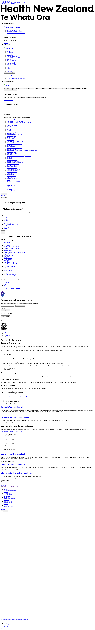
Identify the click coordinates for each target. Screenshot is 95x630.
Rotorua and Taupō (11, 62)
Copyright (6, 626)
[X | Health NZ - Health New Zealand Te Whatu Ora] (1, 618)
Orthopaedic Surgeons (12, 149)
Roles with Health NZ (8, 81)
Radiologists (9, 158)
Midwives (9, 182)
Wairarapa (9, 68)
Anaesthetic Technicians (12, 165)
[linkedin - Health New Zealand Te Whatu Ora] (1, 518)
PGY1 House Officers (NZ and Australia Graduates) (19, 122)
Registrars (9, 126)
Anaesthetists (10, 129)
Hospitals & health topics (7, 2)
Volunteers (14, 89)
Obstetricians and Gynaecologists (14, 144)
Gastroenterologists (11, 136)
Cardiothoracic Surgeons (12, 132)
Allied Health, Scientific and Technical (68, 88)
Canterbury (9, 54)
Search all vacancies (8, 120)
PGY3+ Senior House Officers (14, 125)
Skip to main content (5, 1)
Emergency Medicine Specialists (14, 134)
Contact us (6, 497)
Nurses (8, 180)
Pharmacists (9, 173)
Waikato (8, 67)
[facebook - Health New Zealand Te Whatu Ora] (1, 513)
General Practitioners (11, 137)
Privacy (5, 623)
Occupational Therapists (12, 170)
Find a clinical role (8, 100)
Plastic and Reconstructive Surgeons (15, 156)
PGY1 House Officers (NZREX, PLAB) (16, 121)
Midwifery (84, 88)
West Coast (9, 71)
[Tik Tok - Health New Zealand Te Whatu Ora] (1, 616)
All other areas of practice (13, 164)
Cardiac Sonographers (12, 166)
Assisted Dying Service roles (13, 190)
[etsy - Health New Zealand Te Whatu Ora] (47, 612)
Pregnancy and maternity (9, 498)
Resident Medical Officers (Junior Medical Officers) (23, 88)
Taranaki (9, 66)
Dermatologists (10, 133)
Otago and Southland (11, 60)
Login (3, 195)
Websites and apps (8, 502)
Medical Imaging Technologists (14, 169)
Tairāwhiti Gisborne (11, 64)
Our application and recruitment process (16, 30)
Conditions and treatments (10, 490)
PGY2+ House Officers (12, 124)
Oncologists (9, 145)
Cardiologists (10, 130)
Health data (6, 500)
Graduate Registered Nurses (13, 181)
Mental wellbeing (8, 501)
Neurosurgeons (10, 142)
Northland (9, 59)
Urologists (9, 161)
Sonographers (10, 177)
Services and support (8, 506)
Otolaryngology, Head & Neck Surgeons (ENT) (18, 150)
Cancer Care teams (11, 184)
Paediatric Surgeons (11, 152)
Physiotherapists (10, 174)
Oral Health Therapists (12, 172)
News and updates (8, 494)
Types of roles (7, 88)
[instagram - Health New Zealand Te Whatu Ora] (1, 516)
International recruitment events (14, 80)
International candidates (9, 72)
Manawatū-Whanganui (12, 56)
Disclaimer (6, 505)
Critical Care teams (11, 185)
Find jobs (6, 43)
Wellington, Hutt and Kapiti (13, 70)
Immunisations (7, 493)
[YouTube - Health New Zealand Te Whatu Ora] (1, 614)
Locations (6, 504)
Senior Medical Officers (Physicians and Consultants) (46, 88)
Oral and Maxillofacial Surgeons (14, 148)
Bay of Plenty (10, 52)
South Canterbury (11, 63)
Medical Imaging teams (12, 186)
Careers (14, 2)
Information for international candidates (16, 33)
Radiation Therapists (11, 176)
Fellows (8, 128)
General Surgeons (11, 138)
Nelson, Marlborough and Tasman (15, 58)
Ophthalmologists (11, 146)
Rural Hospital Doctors (12, 160)
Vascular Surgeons (11, 162)
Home (5, 332)
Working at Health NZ (8, 23)
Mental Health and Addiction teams (15, 188)
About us (6, 492)
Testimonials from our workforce (14, 31)
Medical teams (7, 89)
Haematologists (10, 140)
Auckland (9, 51)
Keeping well (7, 496)
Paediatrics (9, 189)
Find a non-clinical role (9, 110)
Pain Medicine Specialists (12, 153)
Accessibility (7, 624)
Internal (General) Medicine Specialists (16, 141)
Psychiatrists (9, 157)
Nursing (79, 88)
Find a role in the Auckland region (11, 431)
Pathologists (9, 154)
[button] (3, 483)
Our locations (7, 44)
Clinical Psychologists (12, 168)
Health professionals (21, 2)
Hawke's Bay (10, 55)
